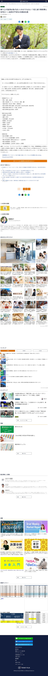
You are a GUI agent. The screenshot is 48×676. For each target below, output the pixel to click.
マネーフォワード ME (19, 664)
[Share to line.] (25, 22)
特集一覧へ (24, 453)
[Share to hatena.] (29, 22)
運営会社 (16, 649)
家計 (1, 19)
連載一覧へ (24, 577)
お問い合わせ (17, 656)
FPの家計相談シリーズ (12, 53)
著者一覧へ (24, 496)
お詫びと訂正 (17, 662)
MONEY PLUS (2, 3)
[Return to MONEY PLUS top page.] (24, 1)
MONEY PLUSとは (18, 647)
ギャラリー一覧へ (24, 626)
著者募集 (16, 658)
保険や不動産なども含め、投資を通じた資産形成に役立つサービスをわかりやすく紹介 (20, 180)
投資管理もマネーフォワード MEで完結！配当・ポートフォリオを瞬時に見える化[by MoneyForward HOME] (21, 156)
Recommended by (42, 326)
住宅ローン (6, 19)
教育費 (10, 19)
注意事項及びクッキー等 (19, 654)
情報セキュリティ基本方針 (20, 651)
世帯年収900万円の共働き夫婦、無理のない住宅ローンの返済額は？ (16, 172)
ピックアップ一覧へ (24, 420)
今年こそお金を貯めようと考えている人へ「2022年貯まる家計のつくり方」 (18, 170)
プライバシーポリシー (19, 652)
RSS (16, 660)
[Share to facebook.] (19, 22)
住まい (7, 3)
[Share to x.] (22, 22)
